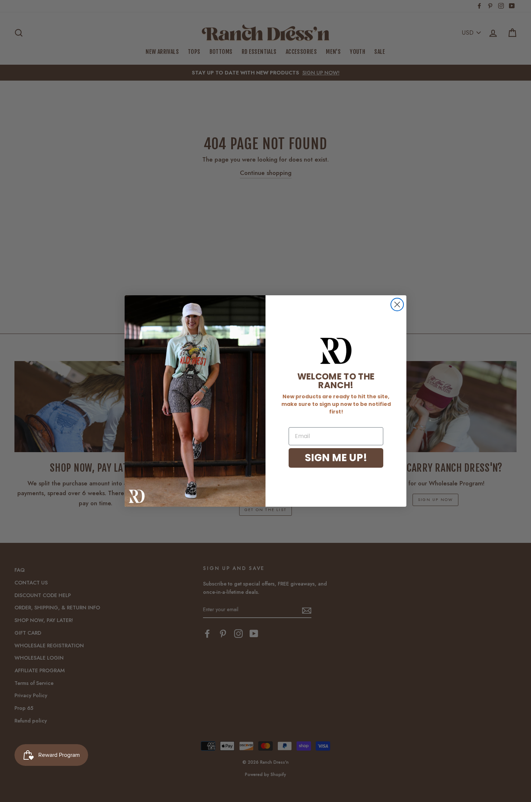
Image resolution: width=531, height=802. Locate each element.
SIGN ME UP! (336, 458)
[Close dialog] (397, 304)
